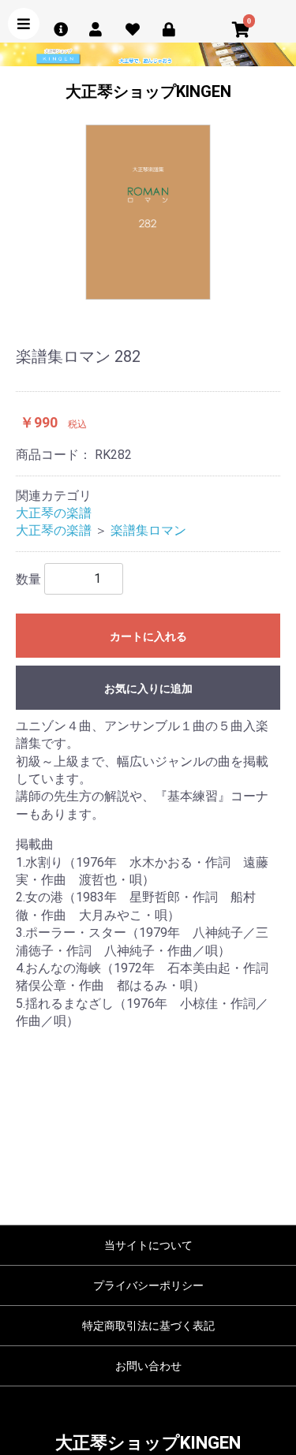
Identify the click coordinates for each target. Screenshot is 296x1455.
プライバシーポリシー (148, 1285)
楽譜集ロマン (148, 530)
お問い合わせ (148, 1366)
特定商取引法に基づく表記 (148, 1325)
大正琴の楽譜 (54, 513)
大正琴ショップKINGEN (148, 91)
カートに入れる (148, 636)
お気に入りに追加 (148, 688)
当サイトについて (148, 1245)
